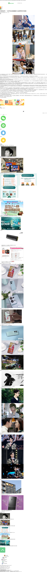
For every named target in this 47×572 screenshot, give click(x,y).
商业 (15, 0)
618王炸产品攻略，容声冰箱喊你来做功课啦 (6, 510)
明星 (6, 0)
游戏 (8, 0)
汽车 (22, 0)
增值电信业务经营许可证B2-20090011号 (4, 568)
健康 (19, 0)
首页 (0, 0)
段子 (20, 0)
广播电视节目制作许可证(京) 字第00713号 (5, 566)
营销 (13, 0)
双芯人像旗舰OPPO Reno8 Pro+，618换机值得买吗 (6, 325)
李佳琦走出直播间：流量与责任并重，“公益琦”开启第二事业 (7, 145)
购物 (24, 0)
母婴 (12, 0)
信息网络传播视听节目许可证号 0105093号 (5, 567)
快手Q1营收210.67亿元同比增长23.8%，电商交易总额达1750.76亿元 (9, 493)
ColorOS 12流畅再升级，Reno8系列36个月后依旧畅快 (7, 323)
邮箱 (14, 0)
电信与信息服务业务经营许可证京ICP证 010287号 (5, 565)
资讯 (1, 0)
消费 (21, 0)
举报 (0, 107)
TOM (0, 146)
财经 (18, 0)
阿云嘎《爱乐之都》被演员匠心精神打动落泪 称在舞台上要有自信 (7, 434)
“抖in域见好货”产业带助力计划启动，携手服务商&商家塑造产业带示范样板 (8, 215)
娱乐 (4, 0)
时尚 (7, 0)
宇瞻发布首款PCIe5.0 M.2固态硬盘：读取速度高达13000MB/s (8, 245)
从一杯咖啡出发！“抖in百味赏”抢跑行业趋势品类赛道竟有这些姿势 (7, 199)
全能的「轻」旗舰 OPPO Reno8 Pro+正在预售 (5, 263)
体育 (5, 0)
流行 (2, 0)
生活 (11, 0)
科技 (25, 0)
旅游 (9, 0)
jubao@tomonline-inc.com (19, 571)
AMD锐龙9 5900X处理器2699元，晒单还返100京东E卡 (7, 261)
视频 (16, 0)
